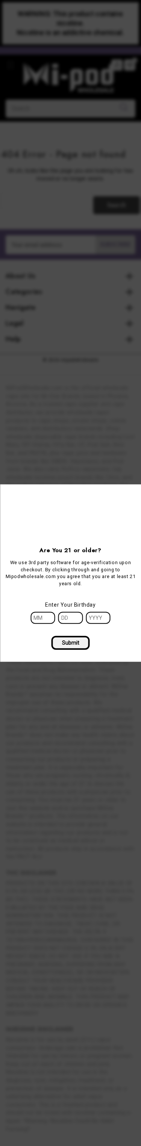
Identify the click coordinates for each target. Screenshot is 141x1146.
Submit (70, 643)
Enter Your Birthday (70, 605)
